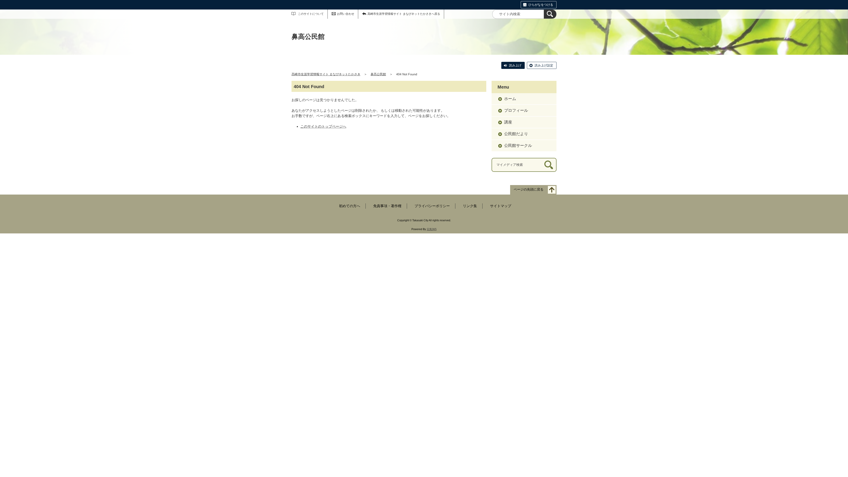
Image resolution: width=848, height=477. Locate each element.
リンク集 (470, 206)
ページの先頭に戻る (528, 189)
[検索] (550, 14)
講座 (508, 122)
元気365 (432, 229)
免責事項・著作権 (387, 206)
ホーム (510, 99)
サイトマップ (500, 206)
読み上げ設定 (544, 65)
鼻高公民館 (378, 74)
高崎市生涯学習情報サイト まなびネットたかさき (326, 74)
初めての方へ (349, 206)
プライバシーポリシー (432, 206)
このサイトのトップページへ (323, 126)
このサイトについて (311, 13)
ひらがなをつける (540, 4)
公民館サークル (518, 145)
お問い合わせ (345, 13)
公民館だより (516, 134)
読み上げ (515, 65)
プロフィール (516, 110)
